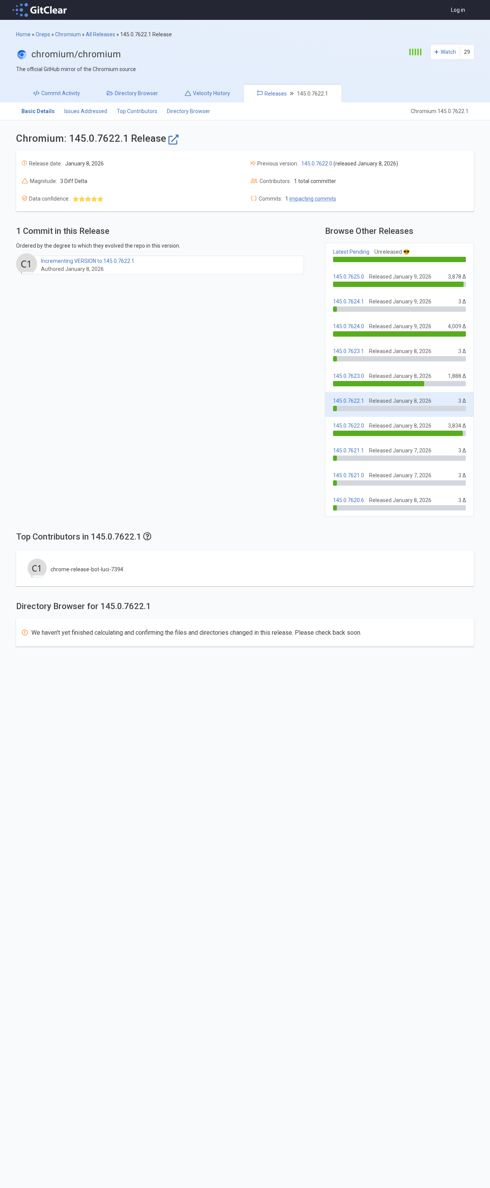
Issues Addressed (85, 111)
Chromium (68, 34)
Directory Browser (188, 111)
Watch (448, 52)
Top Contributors (137, 111)
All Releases (100, 34)
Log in (458, 10)
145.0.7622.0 (316, 163)
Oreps (43, 34)
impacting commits (312, 199)
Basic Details (38, 111)
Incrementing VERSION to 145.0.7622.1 (87, 261)
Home (23, 34)
